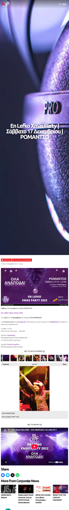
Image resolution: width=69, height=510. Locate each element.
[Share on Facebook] (3, 475)
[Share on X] (13, 475)
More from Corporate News (23, 260)
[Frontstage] (5, 4)
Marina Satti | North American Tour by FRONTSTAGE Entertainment (25, 499)
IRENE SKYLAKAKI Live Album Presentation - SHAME (43, 499)
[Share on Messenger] (8, 475)
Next (63, 364)
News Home (7, 260)
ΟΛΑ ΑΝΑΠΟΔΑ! (6, 358)
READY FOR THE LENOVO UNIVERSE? (59, 497)
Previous (5, 364)
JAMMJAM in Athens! (6, 496)
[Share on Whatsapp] (17, 475)
